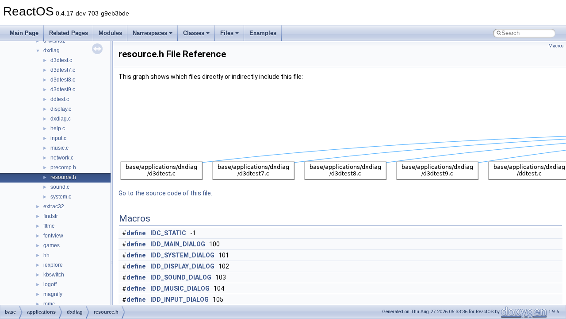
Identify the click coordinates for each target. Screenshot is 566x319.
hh (46, 255)
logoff (50, 284)
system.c (60, 197)
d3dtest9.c (62, 89)
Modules (110, 33)
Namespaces (150, 33)
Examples (262, 33)
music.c (59, 148)
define (135, 233)
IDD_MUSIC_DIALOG (180, 288)
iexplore (53, 265)
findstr (50, 216)
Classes (193, 33)
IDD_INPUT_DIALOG (179, 299)
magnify (52, 294)
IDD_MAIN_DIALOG (177, 244)
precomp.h (63, 167)
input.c (58, 138)
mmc (49, 304)
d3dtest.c (61, 60)
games (51, 245)
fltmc (48, 226)
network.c (61, 158)
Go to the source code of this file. (165, 193)
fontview (53, 236)
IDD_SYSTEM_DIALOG (182, 255)
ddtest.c (59, 99)
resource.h (63, 177)
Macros (556, 46)
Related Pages (68, 33)
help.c (57, 128)
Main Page (24, 33)
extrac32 (53, 206)
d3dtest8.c (62, 80)
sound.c (59, 187)
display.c (60, 109)
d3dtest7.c (62, 70)
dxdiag (51, 50)
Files (226, 33)
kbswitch (53, 275)
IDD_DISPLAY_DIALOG (182, 266)
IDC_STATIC (168, 233)
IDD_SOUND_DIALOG (180, 277)
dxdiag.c (60, 119)
